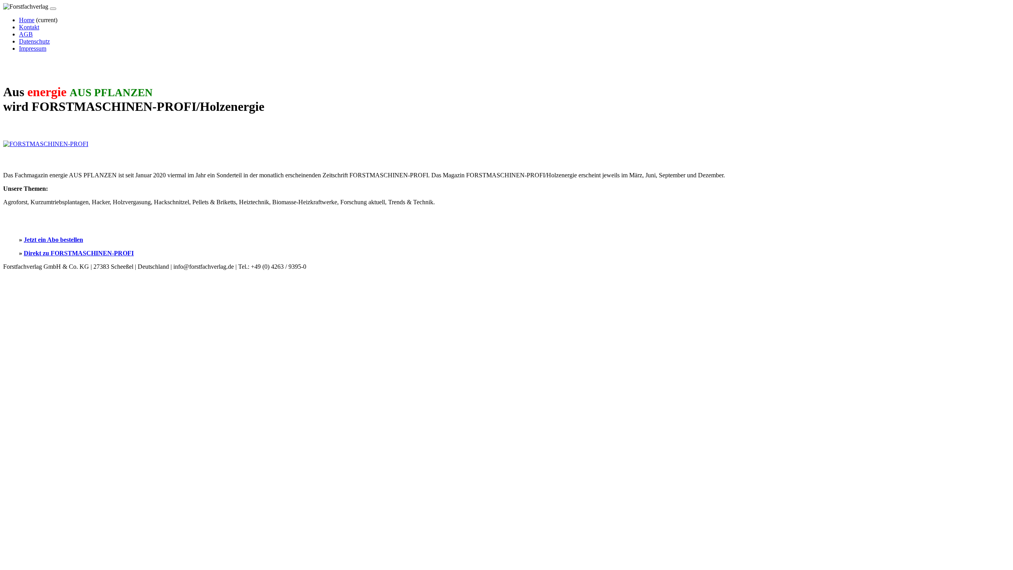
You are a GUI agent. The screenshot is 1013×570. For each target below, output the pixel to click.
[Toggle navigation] (53, 9)
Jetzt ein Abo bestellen (53, 239)
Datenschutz (34, 41)
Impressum (32, 48)
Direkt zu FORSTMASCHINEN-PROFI (79, 253)
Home (26, 20)
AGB (26, 34)
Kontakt (29, 27)
